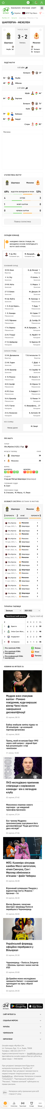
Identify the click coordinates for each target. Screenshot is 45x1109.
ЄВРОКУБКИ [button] (7, 1039)
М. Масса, (19, 492)
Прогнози (26, 8)
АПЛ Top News (31, 13)
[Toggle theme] (29, 2)
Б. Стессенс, (9, 492)
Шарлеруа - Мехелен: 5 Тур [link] (28, 18)
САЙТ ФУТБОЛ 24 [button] (9, 1014)
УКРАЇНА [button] (6, 1027)
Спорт (33, 8)
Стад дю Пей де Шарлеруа (20, 479)
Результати (16, 8)
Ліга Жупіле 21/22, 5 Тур (14, 447)
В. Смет (7, 486)
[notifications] (36, 2)
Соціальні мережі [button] (10, 1021)
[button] (40, 1104)
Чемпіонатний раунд (16, 616)
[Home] (6, 13)
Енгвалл (37, 49)
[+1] (3, 2)
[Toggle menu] (42, 8)
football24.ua (7, 1076)
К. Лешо (27, 492)
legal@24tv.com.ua (34, 1053)
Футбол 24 (5, 18)
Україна (17, 13)
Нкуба (8, 49)
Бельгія (14, 18)
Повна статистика (22, 221)
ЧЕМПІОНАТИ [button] (8, 1033)
